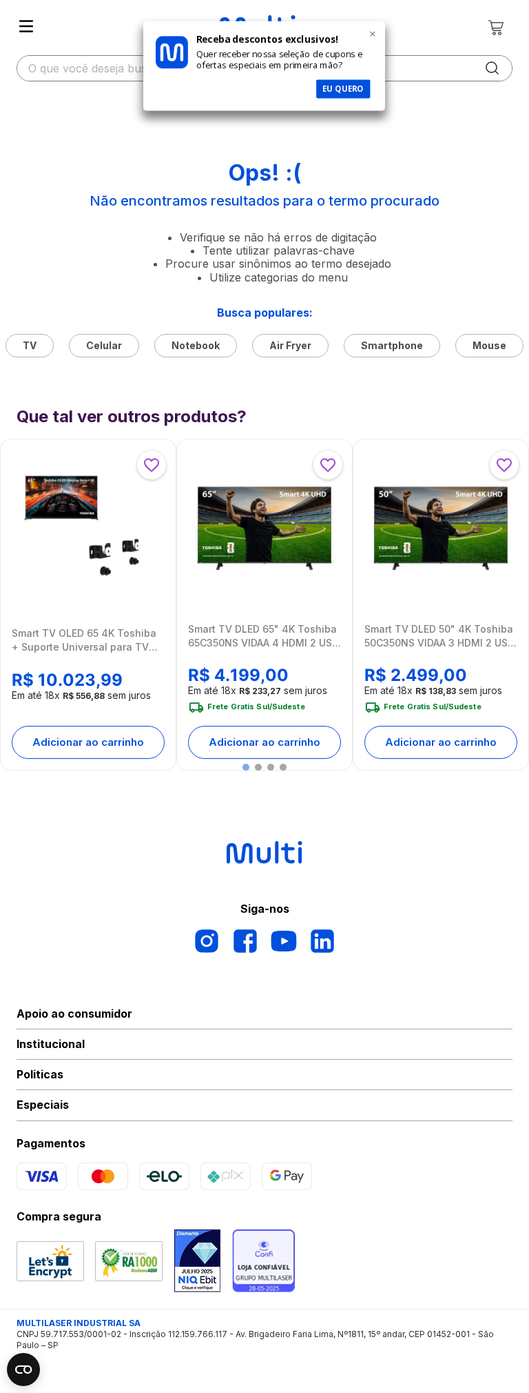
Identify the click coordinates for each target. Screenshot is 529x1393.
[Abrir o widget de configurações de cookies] (23, 1369)
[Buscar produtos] (492, 68)
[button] (245, 767)
